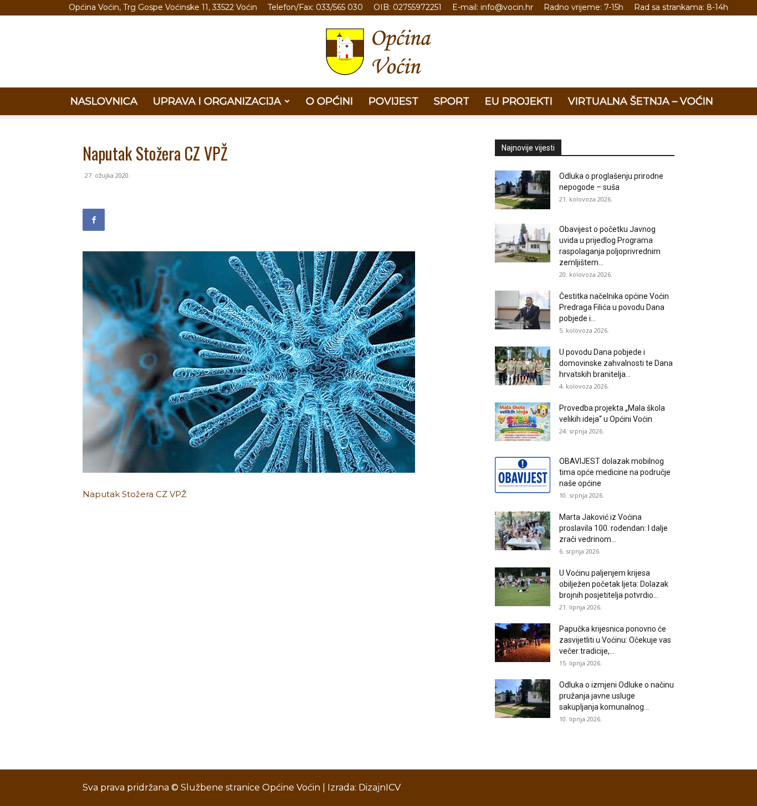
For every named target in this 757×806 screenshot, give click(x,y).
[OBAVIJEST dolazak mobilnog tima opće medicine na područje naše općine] (522, 475)
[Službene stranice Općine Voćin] (378, 51)
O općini (329, 101)
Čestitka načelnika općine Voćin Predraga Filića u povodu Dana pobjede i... (614, 307)
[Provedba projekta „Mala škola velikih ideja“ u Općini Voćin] (522, 421)
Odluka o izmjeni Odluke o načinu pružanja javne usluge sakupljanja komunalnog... (616, 695)
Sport (451, 101)
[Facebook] (94, 220)
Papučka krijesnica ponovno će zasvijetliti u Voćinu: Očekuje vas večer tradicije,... (615, 639)
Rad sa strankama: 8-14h (681, 7)
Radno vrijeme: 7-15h (583, 7)
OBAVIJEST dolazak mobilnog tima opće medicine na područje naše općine (615, 472)
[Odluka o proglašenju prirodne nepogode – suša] (522, 189)
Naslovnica (103, 101)
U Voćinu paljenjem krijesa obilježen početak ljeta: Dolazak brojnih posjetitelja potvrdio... (613, 584)
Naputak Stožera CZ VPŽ (135, 494)
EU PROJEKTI (519, 101)
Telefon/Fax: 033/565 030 (315, 7)
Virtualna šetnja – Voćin (640, 101)
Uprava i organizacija (217, 101)
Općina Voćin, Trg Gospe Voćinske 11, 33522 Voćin (163, 7)
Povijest (393, 101)
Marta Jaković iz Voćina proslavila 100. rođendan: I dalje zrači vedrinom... (613, 528)
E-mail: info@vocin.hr (492, 7)
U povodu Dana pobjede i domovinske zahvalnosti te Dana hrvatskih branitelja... (616, 363)
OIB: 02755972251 (408, 7)
